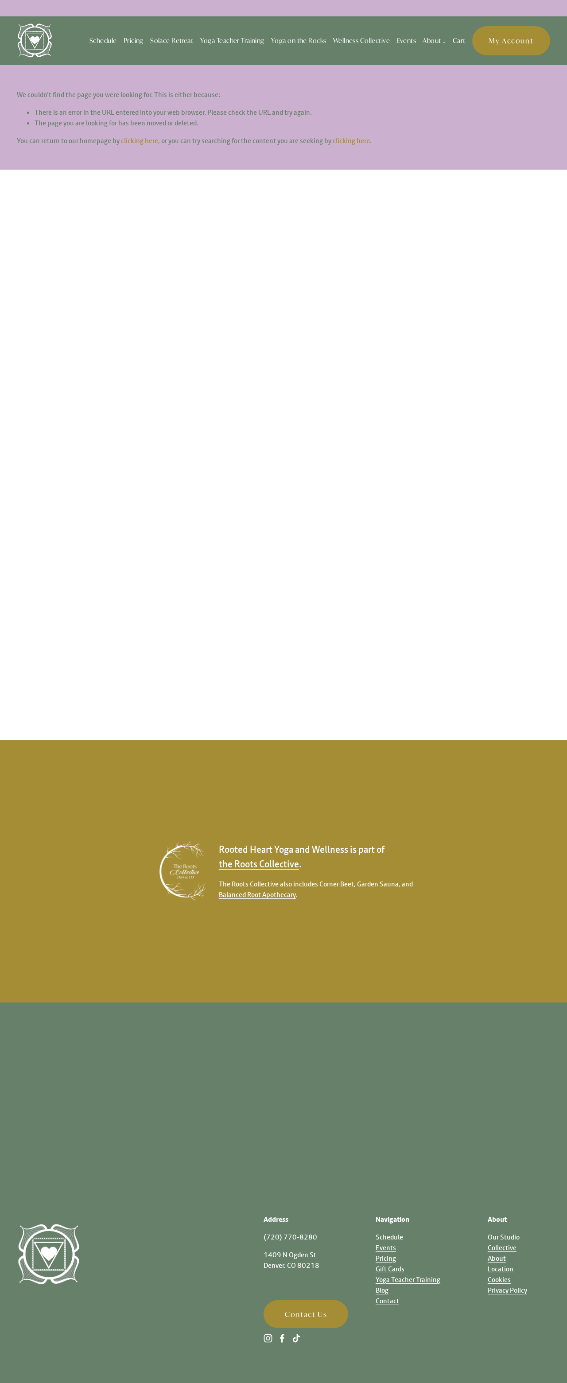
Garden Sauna (378, 883)
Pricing (134, 40)
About (497, 1258)
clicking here (139, 140)
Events (406, 40)
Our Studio (504, 1236)
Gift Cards (390, 1268)
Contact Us (306, 1314)
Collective (502, 1247)
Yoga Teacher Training (232, 40)
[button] (71, 313)
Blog (382, 1290)
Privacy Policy (507, 1290)
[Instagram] (268, 1338)
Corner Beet (336, 883)
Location (500, 1268)
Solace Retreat (171, 40)
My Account (511, 40)
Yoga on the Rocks (298, 40)
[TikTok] (296, 1338)
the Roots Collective (259, 864)
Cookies (499, 1279)
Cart (459, 40)
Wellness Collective (361, 40)
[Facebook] (282, 1338)
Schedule (103, 40)
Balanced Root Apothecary (257, 894)
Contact (387, 1300)
